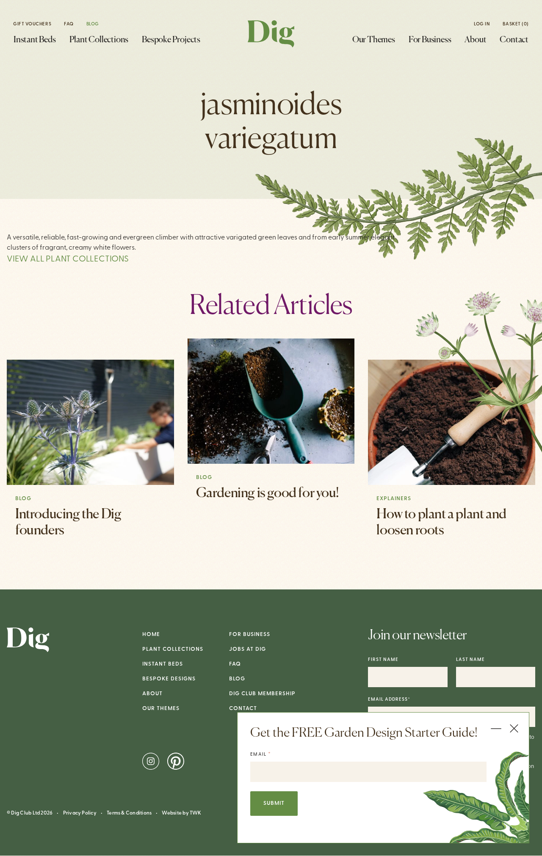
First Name (383, 660)
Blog (92, 24)
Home (151, 634)
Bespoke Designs (169, 679)
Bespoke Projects (171, 40)
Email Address (389, 699)
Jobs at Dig (247, 649)
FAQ (69, 24)
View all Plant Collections (68, 259)
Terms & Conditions (129, 813)
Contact (514, 40)
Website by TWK (181, 813)
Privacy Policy (80, 813)
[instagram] (151, 761)
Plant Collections (99, 40)
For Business (430, 40)
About (475, 40)
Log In (482, 24)
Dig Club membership (262, 693)
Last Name (470, 660)
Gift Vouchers (32, 24)
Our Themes (373, 40)
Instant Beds (35, 40)
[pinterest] (175, 761)
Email (260, 754)
